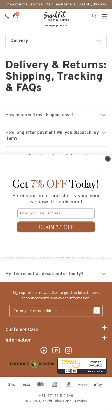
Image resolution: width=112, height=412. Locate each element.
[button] (56, 226)
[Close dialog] (108, 159)
